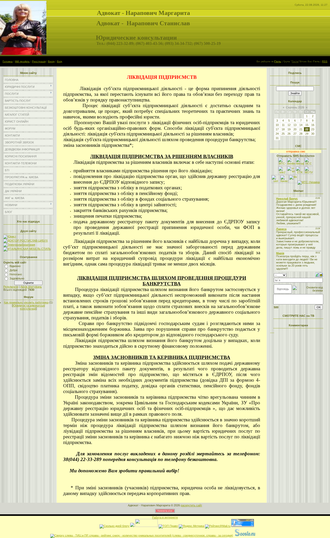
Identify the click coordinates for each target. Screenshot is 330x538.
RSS (324, 61)
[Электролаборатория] (19, 244)
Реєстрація (39, 61)
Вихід (51, 61)
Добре (14, 270)
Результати (10, 286)
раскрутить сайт (191, 505)
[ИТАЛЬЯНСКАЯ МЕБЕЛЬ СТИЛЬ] (27, 248)
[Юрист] (9, 236)
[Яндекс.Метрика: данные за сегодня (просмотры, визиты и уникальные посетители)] (191, 526)
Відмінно (15, 266)
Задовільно (17, 278)
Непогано (16, 274)
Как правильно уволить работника (26, 302)
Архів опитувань (31, 286)
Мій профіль (22, 61)
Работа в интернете (165, 517)
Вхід (59, 61)
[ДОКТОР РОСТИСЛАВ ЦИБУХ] (25, 240)
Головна (8, 61)
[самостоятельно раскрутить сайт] (245, 535)
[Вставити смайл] (321, 274)
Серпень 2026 (295, 107)
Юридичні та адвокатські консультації (29, 307)
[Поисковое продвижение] (268, 535)
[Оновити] (317, 274)
